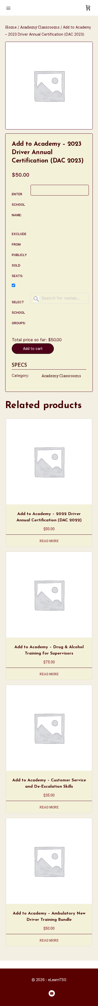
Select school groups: (19, 312)
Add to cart (33, 349)
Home (11, 27)
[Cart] (88, 8)
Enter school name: (18, 204)
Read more (49, 541)
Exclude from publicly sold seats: (19, 255)
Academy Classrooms (40, 27)
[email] (52, 993)
